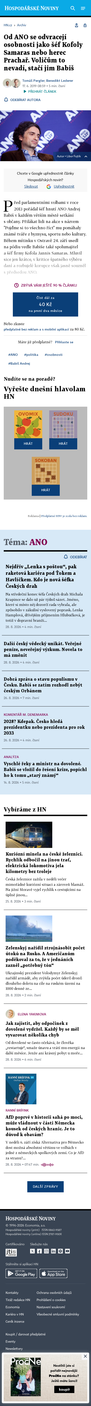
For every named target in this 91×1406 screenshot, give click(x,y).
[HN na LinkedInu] (53, 1251)
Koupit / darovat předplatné (26, 1334)
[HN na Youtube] (67, 1251)
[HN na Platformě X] (32, 1251)
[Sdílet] (76, 25)
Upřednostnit (64, 186)
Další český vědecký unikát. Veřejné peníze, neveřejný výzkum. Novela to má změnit (43, 649)
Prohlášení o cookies (51, 1300)
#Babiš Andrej (19, 363)
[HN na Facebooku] (39, 1251)
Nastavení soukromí (51, 1307)
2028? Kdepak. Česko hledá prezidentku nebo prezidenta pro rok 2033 (44, 727)
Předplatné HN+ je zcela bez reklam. (64, 516)
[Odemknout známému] (85, 25)
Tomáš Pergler (33, 80)
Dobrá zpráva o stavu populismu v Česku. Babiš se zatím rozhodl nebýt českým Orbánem (43, 685)
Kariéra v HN (15, 1314)
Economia (13, 1307)
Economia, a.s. (35, 1225)
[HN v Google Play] (21, 1273)
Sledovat (31, 186)
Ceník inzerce (15, 1321)
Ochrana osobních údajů (54, 1293)
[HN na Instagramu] (46, 1251)
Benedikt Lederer (59, 80)
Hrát (28, 443)
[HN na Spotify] (60, 1251)
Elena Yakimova (32, 1014)
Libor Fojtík (74, 156)
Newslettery (14, 1348)
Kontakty (12, 1293)
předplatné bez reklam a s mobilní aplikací (36, 329)
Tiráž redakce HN (18, 1300)
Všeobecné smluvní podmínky (58, 1314)
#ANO (13, 354)
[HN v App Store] (53, 1273)
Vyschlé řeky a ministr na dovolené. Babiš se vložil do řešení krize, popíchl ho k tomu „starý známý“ (45, 770)
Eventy (10, 1341)
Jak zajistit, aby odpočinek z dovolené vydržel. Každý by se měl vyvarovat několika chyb (42, 1029)
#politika (31, 354)
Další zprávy (45, 1186)
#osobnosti (54, 354)
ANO (38, 542)
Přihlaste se (64, 342)
